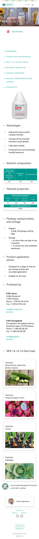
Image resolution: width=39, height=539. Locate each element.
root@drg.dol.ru (12, 336)
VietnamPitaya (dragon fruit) (14, 396)
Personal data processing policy (19, 533)
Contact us (24, 513)
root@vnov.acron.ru (14, 309)
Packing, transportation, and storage (19, 80)
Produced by (11, 87)
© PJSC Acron (19, 510)
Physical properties (15, 73)
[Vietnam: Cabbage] (19, 471)
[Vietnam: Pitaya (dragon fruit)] (19, 409)
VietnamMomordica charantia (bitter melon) (15, 365)
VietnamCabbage (9, 458)
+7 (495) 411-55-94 (19, 527)
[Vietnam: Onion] (19, 440)
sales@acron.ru (19, 528)
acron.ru (9, 312)
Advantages (11, 51)
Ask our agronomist (22, 501)
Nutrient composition (16, 68)
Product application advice (18, 57)
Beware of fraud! (19, 535)
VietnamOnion (9, 427)
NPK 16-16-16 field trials (17, 62)
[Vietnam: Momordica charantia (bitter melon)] (19, 378)
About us (14, 513)
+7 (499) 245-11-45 (19, 525)
